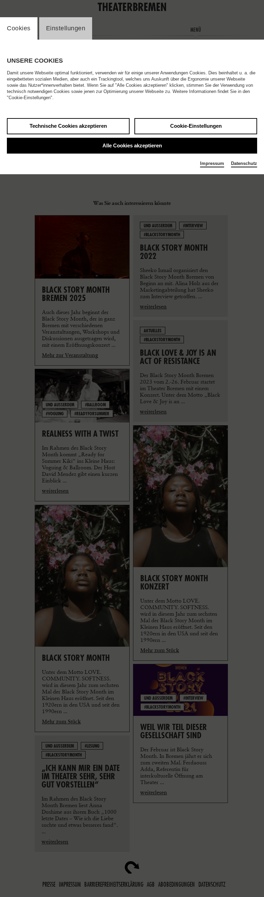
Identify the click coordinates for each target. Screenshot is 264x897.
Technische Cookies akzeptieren (68, 126)
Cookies (19, 28)
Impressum (212, 163)
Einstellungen (66, 28)
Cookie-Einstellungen (196, 126)
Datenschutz (244, 163)
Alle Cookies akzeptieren (132, 145)
